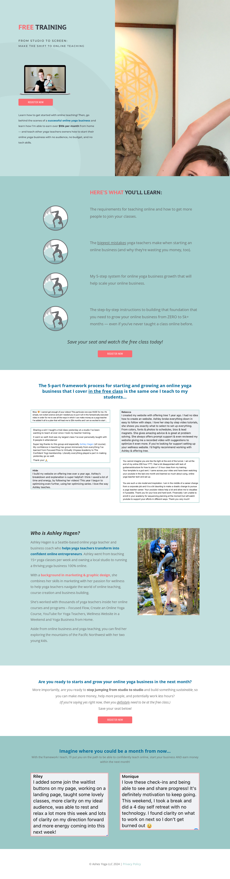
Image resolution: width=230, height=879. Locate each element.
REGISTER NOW (35, 102)
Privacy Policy (132, 864)
